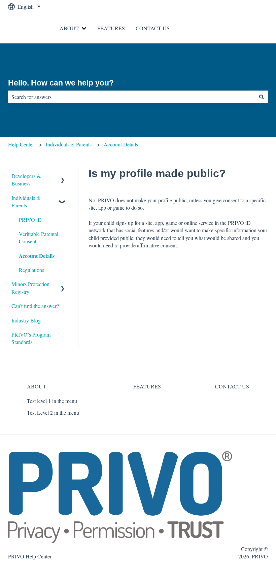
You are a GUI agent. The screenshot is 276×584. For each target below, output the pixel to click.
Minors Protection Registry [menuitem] (30, 287)
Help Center (21, 144)
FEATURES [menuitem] (147, 386)
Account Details (121, 144)
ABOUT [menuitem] (36, 386)
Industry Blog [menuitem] (26, 320)
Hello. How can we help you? (61, 82)
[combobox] (131, 97)
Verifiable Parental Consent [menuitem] (38, 237)
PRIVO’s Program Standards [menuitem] (30, 338)
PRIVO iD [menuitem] (30, 219)
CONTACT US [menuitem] (232, 386)
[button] (62, 176)
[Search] (261, 97)
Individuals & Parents (69, 144)
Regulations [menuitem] (31, 269)
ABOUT (69, 28)
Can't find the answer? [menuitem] (35, 305)
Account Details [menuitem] (37, 256)
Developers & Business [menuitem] (26, 179)
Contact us (250, 28)
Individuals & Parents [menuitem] (25, 201)
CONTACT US (153, 28)
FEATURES (111, 28)
